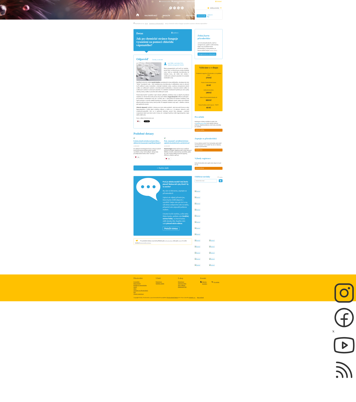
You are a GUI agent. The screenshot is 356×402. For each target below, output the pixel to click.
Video (177, 15)
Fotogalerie (191, 15)
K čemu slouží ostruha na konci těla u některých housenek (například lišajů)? (147, 142)
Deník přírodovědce (209, 90)
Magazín (166, 15)
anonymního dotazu (145, 243)
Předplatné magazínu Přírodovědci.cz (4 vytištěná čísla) (208, 74)
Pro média (202, 1)
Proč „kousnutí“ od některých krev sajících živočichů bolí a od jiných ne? (177, 142)
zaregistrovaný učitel (201, 123)
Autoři (135, 287)
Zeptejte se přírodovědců (179, 1)
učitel (180, 241)
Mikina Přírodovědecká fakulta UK (208, 97)
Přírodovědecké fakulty (172, 297)
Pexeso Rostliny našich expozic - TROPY (208, 105)
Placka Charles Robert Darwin (208, 82)
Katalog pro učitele (165, 1)
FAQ (135, 292)
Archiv (220, 177)
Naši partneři (137, 283)
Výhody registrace (139, 294)
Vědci (135, 289)
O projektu (136, 282)
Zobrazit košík (201, 16)
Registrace (211, 1)
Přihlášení (219, 1)
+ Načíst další (163, 168)
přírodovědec (169, 241)
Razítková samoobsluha (193, 1)
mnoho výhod (213, 50)
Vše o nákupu (181, 285)
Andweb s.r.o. (192, 297)
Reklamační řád (182, 287)
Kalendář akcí (151, 15)
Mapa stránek (200, 297)
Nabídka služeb (160, 283)
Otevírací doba (182, 283)
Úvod (146, 23)
